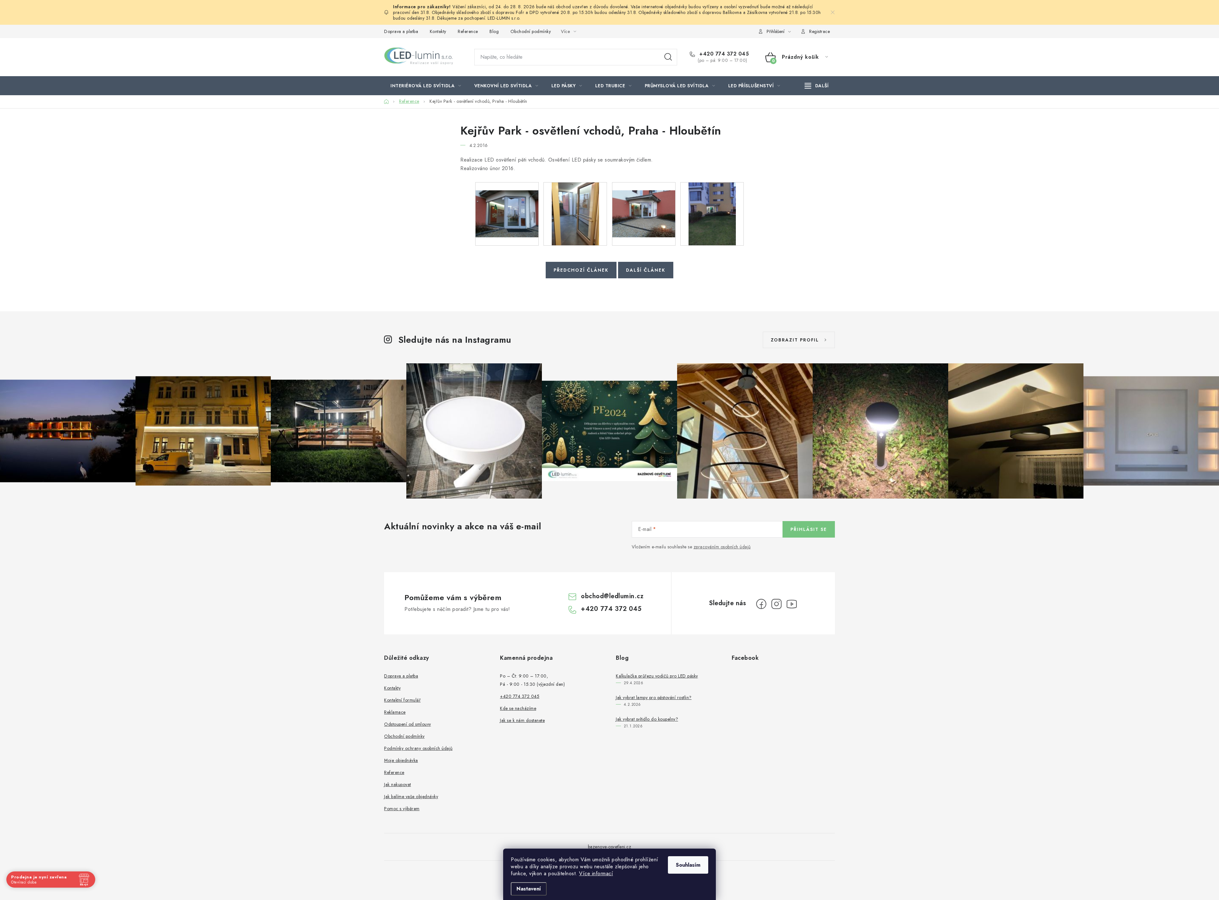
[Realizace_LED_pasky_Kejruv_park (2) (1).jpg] (575, 213)
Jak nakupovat (397, 784)
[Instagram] (776, 604)
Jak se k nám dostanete (522, 720)
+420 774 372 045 (723, 54)
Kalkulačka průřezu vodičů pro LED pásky (657, 676)
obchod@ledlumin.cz (612, 596)
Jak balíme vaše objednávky (411, 796)
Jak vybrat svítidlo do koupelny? (647, 719)
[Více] (816, 85)
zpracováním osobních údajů (722, 547)
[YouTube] (792, 604)
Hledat (668, 57)
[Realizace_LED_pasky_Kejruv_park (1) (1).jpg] (507, 205)
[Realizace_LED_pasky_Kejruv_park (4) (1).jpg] (712, 213)
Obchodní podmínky (530, 31)
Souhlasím (688, 865)
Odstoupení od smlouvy (407, 724)
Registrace (819, 31)
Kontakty (438, 31)
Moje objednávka (401, 760)
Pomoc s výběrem (402, 808)
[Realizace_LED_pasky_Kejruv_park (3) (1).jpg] (643, 205)
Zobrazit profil (795, 340)
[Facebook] (761, 604)
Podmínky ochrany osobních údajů (418, 748)
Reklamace (395, 712)
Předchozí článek (581, 270)
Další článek (645, 270)
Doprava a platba (401, 31)
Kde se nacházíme (518, 708)
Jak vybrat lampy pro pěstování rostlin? (654, 697)
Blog (494, 31)
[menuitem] (426, 85)
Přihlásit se (808, 529)
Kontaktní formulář (402, 700)
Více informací (596, 873)
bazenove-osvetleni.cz (609, 847)
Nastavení (528, 888)
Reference (468, 31)
